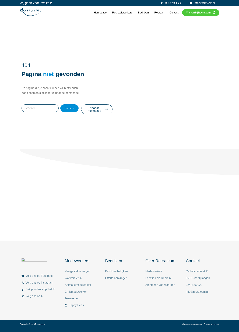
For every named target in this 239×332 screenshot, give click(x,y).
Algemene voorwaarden (192, 324)
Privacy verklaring (211, 324)
